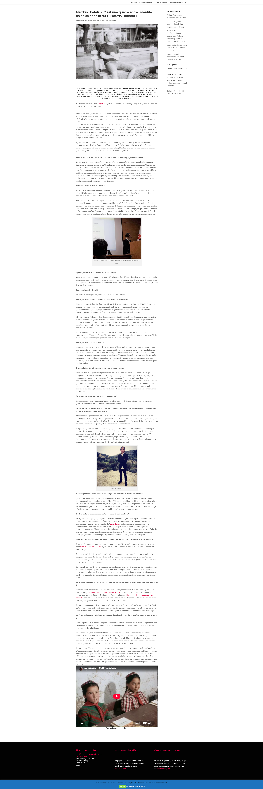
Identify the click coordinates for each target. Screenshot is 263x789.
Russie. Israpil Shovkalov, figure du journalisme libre (175, 56)
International (112, 20)
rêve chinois (115, 524)
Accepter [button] (122, 786)
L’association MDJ (146, 2)
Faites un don (120, 768)
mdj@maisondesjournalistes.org (89, 754)
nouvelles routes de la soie (91, 547)
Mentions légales (176, 2)
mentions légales (163, 768)
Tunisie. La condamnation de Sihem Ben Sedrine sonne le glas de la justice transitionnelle (176, 35)
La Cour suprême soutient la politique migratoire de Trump (175, 24)
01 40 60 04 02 (82, 756)
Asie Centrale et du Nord (100, 20)
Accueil (134, 2)
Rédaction (81, 20)
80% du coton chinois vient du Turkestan (106, 592)
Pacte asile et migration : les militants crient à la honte (177, 47)
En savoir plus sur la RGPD (135, 786)
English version (161, 2)
